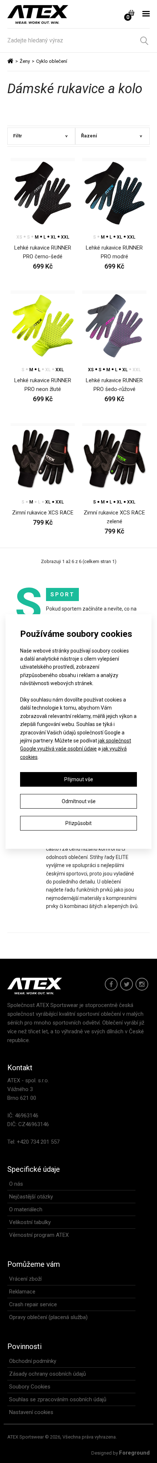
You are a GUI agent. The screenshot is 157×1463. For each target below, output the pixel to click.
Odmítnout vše (79, 801)
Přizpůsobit (78, 823)
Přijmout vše (78, 779)
